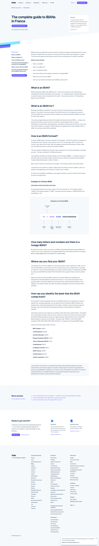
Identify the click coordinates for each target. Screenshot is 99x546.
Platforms (53, 480)
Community (73, 464)
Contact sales (81, 2)
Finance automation (56, 470)
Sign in (72, 2)
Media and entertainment (57, 494)
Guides (72, 457)
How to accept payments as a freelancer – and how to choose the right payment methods (57, 395)
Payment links (34, 492)
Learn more (73, 29)
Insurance (53, 492)
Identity (33, 482)
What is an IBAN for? (17, 57)
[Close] (96, 538)
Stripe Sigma (34, 502)
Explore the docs (74, 431)
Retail (52, 502)
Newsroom (73, 489)
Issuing (33, 486)
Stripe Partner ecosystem (57, 512)
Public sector (54, 500)
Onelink (33, 488)
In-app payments (55, 474)
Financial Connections (36, 480)
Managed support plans (76, 501)
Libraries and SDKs (55, 527)
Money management (56, 478)
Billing (32, 464)
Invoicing (33, 484)
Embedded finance (55, 468)
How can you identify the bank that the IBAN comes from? (20, 70)
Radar (32, 498)
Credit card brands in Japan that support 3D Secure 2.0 (47, 399)
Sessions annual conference (77, 466)
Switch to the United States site (70, 542)
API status (53, 523)
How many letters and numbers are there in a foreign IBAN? (20, 63)
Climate (33, 470)
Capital (33, 466)
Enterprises (53, 457)
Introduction (15, 52)
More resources (16, 7)
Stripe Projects (54, 530)
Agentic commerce (55, 461)
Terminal (33, 506)
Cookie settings (74, 477)
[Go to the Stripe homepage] (13, 455)
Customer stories (74, 459)
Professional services (56, 498)
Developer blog (54, 532)
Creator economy (55, 486)
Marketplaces (54, 476)
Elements (33, 478)
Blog (71, 461)
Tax (32, 504)
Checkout (33, 468)
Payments (26, 7)
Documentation (54, 519)
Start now (15, 434)
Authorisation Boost (36, 461)
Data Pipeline (34, 476)
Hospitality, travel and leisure (58, 490)
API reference (54, 521)
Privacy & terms (74, 468)
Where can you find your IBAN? (20, 67)
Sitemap (72, 475)
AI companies (54, 484)
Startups (53, 459)
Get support (73, 499)
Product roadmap (74, 485)
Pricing (52, 2)
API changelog (54, 525)
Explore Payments (55, 434)
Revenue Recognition (36, 500)
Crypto (33, 474)
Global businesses (55, 472)
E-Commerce (54, 466)
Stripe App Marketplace (57, 510)
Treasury (33, 508)
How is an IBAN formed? (18, 60)
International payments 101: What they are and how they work (49, 397)
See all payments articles (18, 399)
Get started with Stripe (19, 25)
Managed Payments (36, 490)
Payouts (33, 496)
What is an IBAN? (16, 54)
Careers (72, 487)
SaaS (52, 482)
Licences (72, 473)
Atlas (32, 459)
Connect (33, 472)
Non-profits (54, 496)
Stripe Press (73, 491)
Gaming (53, 488)
